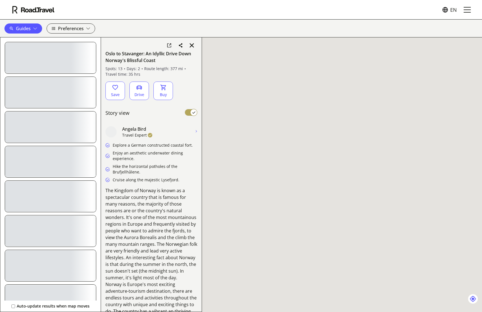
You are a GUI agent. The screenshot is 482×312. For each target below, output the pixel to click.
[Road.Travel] (33, 9)
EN (453, 10)
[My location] (473, 299)
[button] (23, 28)
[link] (169, 45)
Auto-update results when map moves (53, 306)
